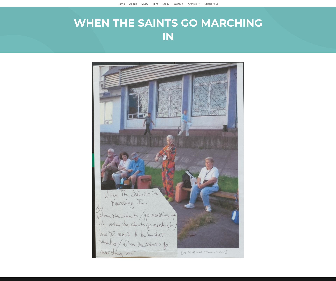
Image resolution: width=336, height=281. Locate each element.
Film (155, 4)
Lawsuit (178, 4)
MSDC (144, 4)
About (133, 4)
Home (121, 4)
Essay (166, 4)
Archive (192, 4)
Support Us (211, 4)
